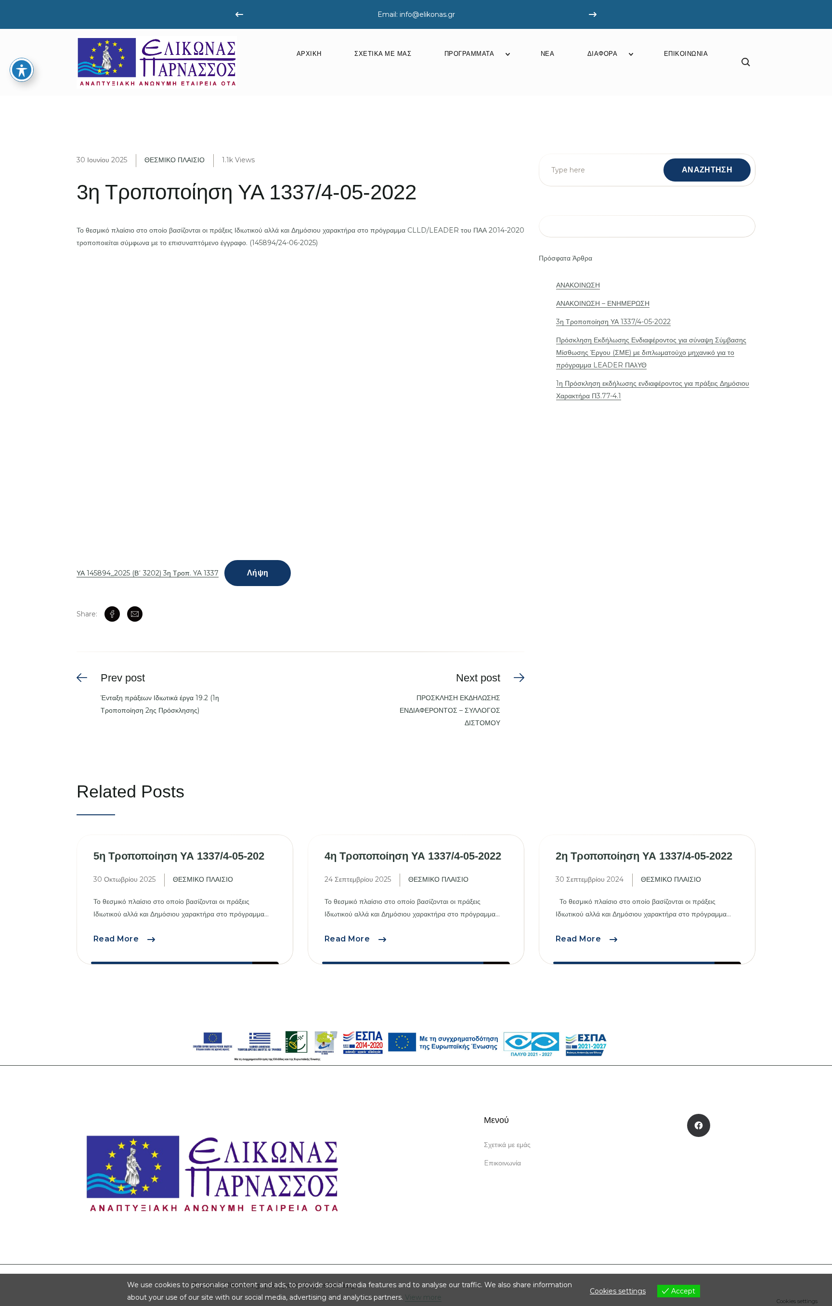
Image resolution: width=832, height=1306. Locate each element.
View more (423, 1297)
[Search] (745, 62)
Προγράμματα (469, 53)
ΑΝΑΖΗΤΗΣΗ (707, 169)
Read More (124, 938)
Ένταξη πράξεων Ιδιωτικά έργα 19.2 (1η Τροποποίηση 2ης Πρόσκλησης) (160, 704)
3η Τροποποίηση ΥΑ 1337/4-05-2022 (613, 321)
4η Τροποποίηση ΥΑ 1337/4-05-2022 (413, 856)
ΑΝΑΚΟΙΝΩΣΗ (578, 285)
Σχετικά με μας (382, 53)
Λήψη (257, 572)
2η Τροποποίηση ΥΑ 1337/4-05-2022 (644, 856)
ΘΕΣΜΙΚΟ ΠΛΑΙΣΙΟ (174, 160)
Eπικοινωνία (686, 53)
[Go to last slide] (239, 14)
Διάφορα (602, 53)
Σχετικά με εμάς (507, 1144)
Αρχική (309, 53)
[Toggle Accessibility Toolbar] (21, 69)
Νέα (548, 53)
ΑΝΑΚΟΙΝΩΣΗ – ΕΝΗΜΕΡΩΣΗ (603, 303)
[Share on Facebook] (112, 614)
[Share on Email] (135, 614)
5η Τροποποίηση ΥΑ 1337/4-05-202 (178, 856)
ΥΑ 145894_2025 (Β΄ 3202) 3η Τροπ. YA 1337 (148, 573)
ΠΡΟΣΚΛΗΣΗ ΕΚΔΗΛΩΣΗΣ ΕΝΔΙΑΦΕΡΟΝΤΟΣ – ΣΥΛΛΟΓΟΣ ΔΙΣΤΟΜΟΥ (450, 710)
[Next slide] (592, 14)
